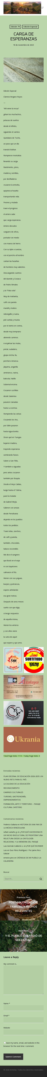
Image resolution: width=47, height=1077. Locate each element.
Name (7, 1003)
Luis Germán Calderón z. (13, 846)
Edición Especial (30, 26)
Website (7, 1028)
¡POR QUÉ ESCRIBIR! (34, 846)
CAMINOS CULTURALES (13, 792)
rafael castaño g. (10, 832)
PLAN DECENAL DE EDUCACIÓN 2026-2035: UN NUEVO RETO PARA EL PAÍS (23, 778)
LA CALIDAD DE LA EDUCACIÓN (17, 784)
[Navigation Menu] (42, 7)
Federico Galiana (10, 824)
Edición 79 (15, 26)
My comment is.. (10, 964)
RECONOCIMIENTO (12, 788)
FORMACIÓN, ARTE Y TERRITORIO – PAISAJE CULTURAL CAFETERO (22, 805)
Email (6, 1015)
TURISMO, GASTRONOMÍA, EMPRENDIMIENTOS (15, 798)
